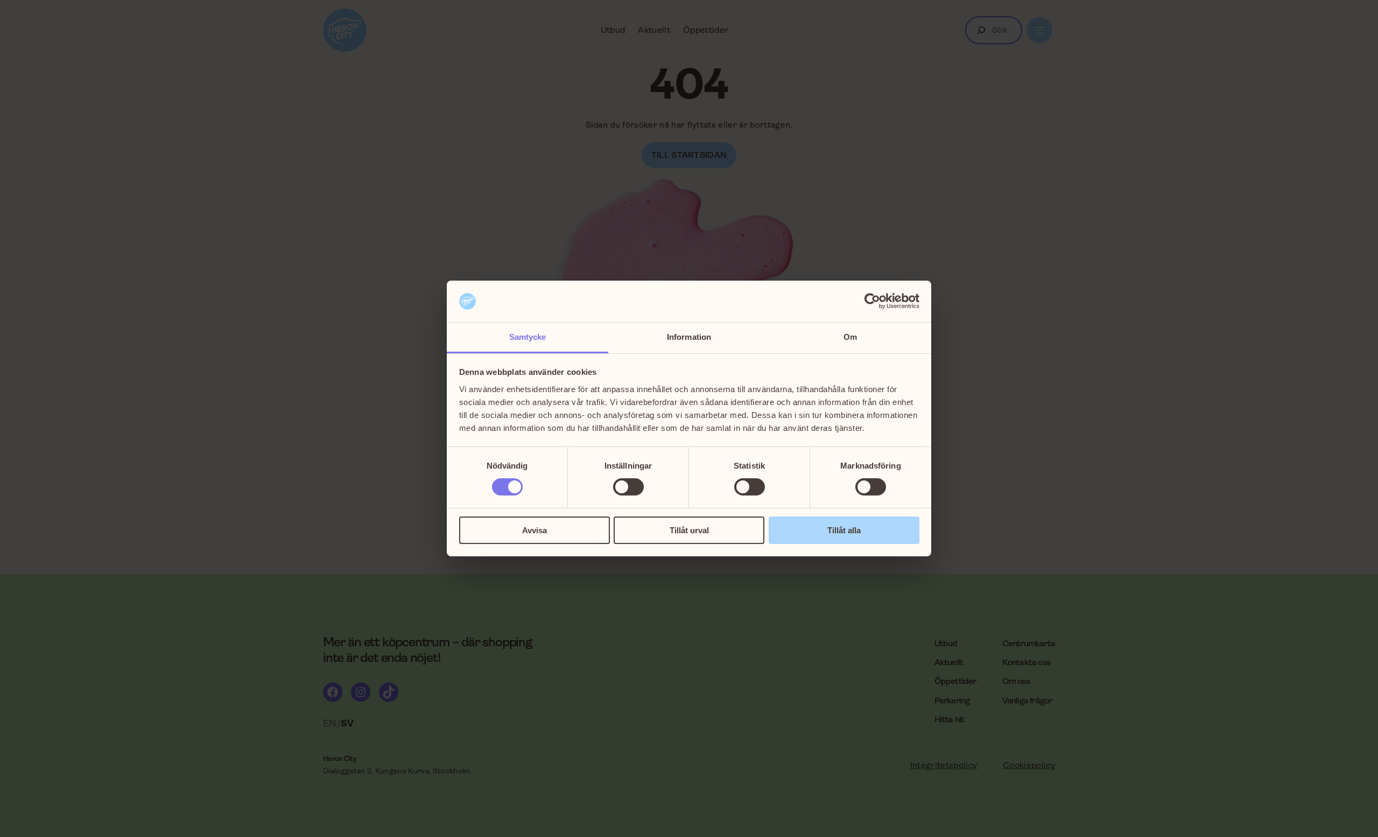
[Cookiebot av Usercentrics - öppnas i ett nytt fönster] (872, 301)
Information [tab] (689, 336)
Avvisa (534, 530)
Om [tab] (850, 336)
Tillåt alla (844, 530)
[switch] (628, 487)
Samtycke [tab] (527, 336)
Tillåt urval (689, 530)
